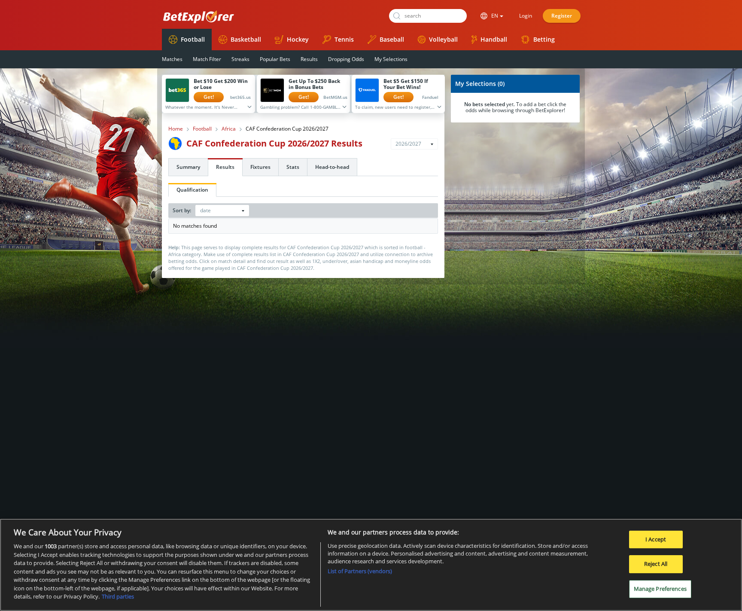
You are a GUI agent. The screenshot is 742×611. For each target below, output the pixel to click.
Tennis (344, 39)
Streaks (240, 59)
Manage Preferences (660, 589)
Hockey (298, 39)
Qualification (192, 189)
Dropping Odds (346, 59)
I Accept (655, 539)
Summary (188, 167)
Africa (229, 129)
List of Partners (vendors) (360, 571)
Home (175, 129)
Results (309, 59)
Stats (292, 167)
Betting (544, 39)
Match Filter (207, 59)
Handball (493, 39)
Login (525, 15)
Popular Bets (275, 59)
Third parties (118, 596)
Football (193, 39)
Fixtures (260, 167)
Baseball (392, 39)
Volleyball (443, 39)
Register (561, 15)
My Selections (390, 59)
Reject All (655, 564)
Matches (172, 59)
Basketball (246, 39)
